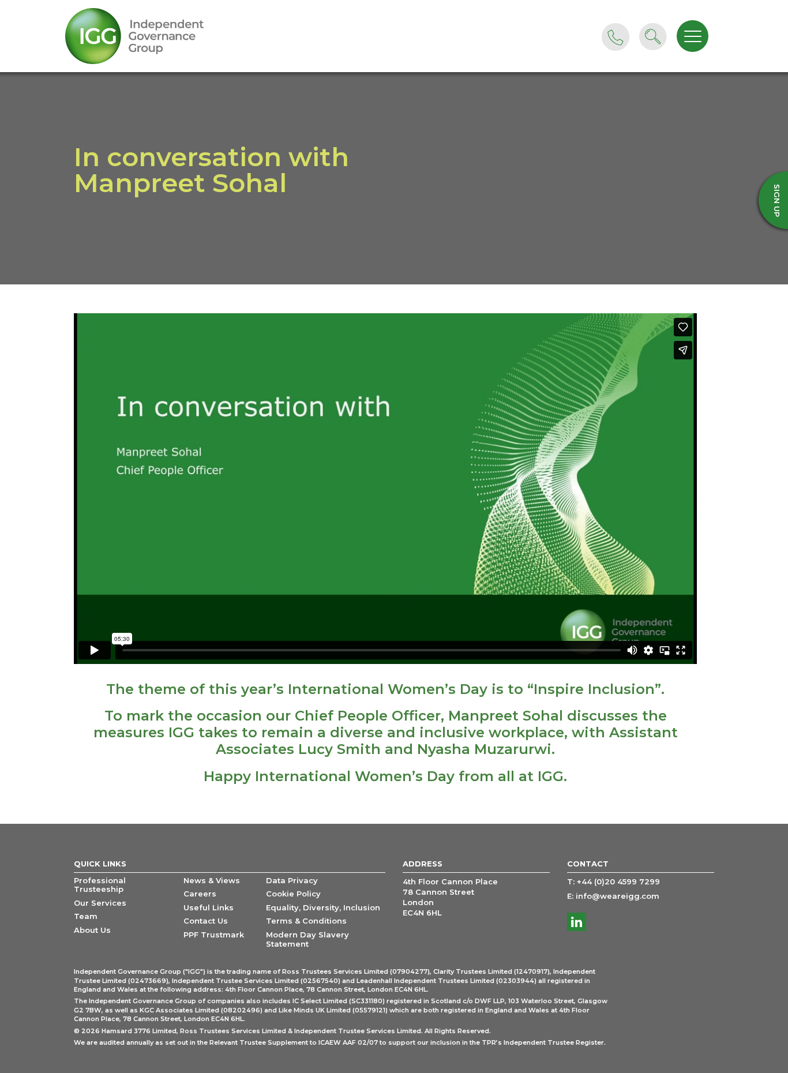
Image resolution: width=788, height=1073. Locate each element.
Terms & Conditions (306, 921)
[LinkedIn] (576, 922)
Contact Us (205, 921)
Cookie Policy (293, 894)
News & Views (211, 880)
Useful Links (208, 907)
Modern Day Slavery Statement (307, 939)
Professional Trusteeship (100, 885)
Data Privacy (292, 880)
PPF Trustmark (213, 935)
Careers (199, 894)
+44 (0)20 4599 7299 (618, 881)
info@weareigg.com (617, 896)
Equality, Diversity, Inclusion (323, 907)
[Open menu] (692, 36)
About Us (92, 930)
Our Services (100, 903)
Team (85, 916)
